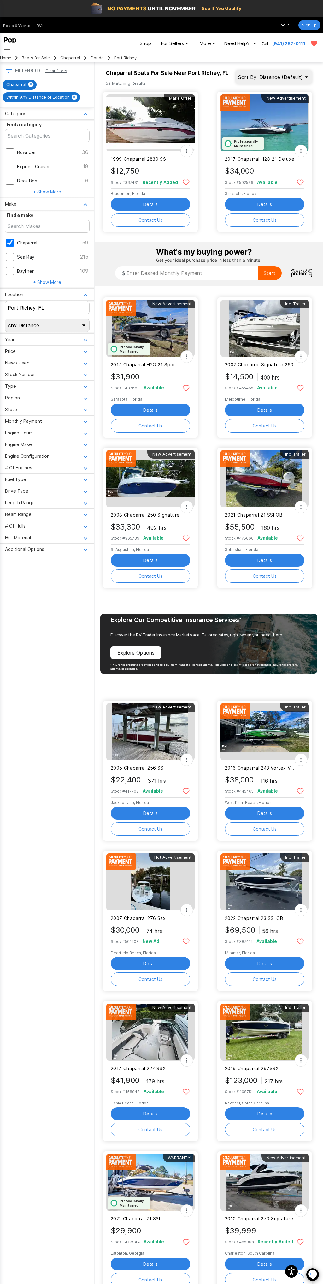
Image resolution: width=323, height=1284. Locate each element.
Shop (145, 43)
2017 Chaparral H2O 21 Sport (144, 364)
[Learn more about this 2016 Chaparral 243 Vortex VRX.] (264, 731)
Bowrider (26, 152)
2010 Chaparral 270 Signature (259, 1218)
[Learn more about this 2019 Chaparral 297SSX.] (264, 1032)
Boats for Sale (36, 58)
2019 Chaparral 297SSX (252, 1068)
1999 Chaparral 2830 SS (138, 159)
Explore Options (136, 653)
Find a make (20, 215)
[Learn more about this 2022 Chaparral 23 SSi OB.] (264, 881)
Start (269, 273)
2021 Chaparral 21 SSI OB (254, 515)
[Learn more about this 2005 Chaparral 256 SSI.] (150, 731)
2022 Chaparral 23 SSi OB (254, 918)
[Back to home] (10, 43)
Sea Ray (25, 257)
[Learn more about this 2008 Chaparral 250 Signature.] (150, 478)
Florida (97, 58)
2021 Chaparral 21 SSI (135, 1218)
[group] (20, 85)
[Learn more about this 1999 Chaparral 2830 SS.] (150, 122)
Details (150, 204)
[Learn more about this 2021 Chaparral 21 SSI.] (150, 1182)
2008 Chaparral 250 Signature (145, 515)
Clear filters (56, 70)
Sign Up (309, 25)
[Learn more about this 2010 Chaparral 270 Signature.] (264, 1182)
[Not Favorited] (186, 182)
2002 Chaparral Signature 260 (259, 364)
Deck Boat (28, 180)
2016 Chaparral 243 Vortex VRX (261, 768)
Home (5, 58)
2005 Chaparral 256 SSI (138, 768)
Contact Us (150, 220)
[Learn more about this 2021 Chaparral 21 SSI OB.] (264, 478)
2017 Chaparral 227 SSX (138, 1068)
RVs (40, 25)
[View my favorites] (314, 43)
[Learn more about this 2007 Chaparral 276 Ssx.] (150, 881)
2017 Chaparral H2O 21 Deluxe (260, 159)
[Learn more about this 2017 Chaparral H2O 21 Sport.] (150, 328)
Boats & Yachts (16, 25)
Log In (284, 25)
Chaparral (70, 58)
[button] (291, 1271)
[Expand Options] (186, 151)
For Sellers (172, 43)
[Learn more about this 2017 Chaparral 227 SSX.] (150, 1032)
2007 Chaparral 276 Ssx (138, 918)
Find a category (24, 124)
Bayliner (25, 271)
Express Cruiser (33, 166)
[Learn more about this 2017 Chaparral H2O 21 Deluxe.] (264, 122)
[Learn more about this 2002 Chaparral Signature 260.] (264, 328)
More (205, 43)
